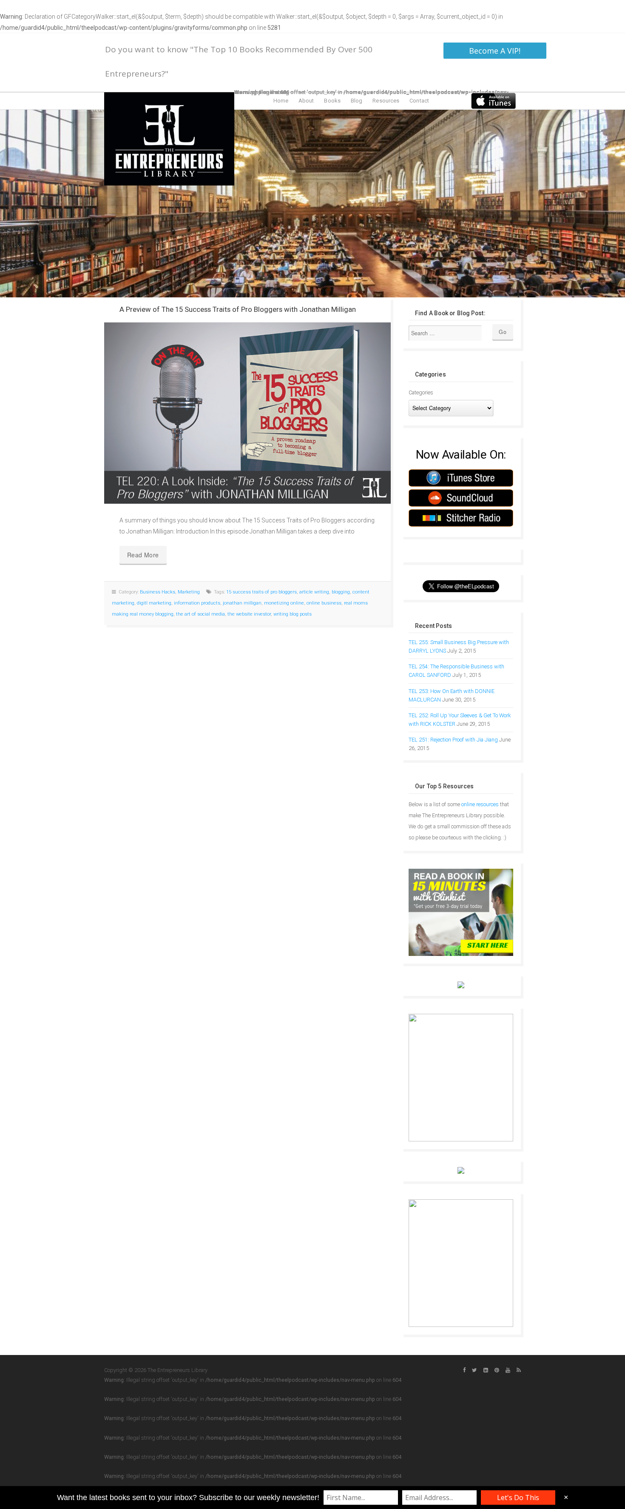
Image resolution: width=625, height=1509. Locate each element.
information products (197, 603)
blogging (341, 592)
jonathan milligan (242, 603)
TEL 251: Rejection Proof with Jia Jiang (453, 739)
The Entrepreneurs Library (169, 138)
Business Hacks (157, 592)
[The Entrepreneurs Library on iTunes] (493, 100)
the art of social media (200, 614)
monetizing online (284, 603)
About (306, 100)
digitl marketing (154, 603)
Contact (419, 100)
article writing (314, 592)
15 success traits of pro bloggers (261, 592)
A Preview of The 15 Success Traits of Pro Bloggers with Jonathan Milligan (237, 309)
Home (280, 100)
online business (324, 603)
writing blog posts (292, 614)
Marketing (189, 592)
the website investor (249, 614)
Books (332, 100)
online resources (480, 804)
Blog (356, 100)
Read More (143, 555)
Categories (421, 392)
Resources (385, 100)
